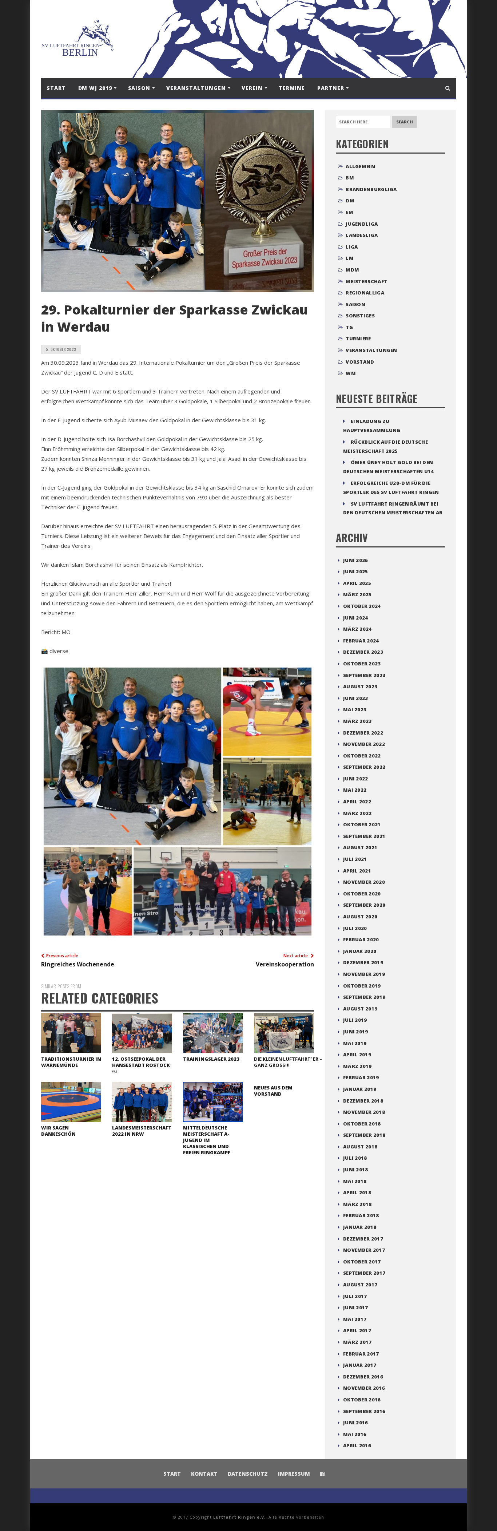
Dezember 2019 (363, 962)
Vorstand (360, 362)
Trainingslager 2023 (211, 1059)
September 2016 (364, 1411)
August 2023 (360, 686)
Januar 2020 (359, 951)
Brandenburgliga (371, 189)
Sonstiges (360, 315)
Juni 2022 (355, 778)
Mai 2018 (354, 1181)
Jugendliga (362, 224)
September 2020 (364, 905)
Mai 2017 (354, 1319)
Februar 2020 (361, 939)
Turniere (358, 338)
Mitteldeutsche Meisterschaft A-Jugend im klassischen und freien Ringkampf (206, 1140)
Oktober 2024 (362, 606)
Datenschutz (248, 1473)
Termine (292, 87)
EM (349, 212)
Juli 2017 (355, 1296)
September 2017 (364, 1273)
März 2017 (357, 1342)
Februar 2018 (361, 1215)
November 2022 (364, 744)
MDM (352, 269)
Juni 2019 (355, 1031)
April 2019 (357, 1054)
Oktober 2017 (362, 1261)
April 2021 (357, 870)
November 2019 (364, 974)
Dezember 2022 (363, 732)
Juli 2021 (355, 859)
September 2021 (364, 836)
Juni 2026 (355, 560)
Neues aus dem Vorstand (273, 1090)
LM (350, 258)
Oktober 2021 (362, 824)
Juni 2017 (355, 1307)
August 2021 (360, 847)
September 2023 (364, 675)
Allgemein (360, 166)
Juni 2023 (355, 698)
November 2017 (364, 1250)
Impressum (294, 1473)
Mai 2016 (354, 1434)
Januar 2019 (359, 1089)
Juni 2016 (355, 1422)
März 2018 (357, 1204)
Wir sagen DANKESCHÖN (58, 1130)
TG (349, 327)
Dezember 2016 (363, 1376)
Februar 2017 (361, 1353)
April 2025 (357, 583)
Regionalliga (365, 292)
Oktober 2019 (362, 985)
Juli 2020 (355, 928)
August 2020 (360, 916)
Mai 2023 (354, 709)
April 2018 (357, 1192)
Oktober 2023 (362, 663)
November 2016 (364, 1388)
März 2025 (357, 594)
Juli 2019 (355, 1020)
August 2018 (360, 1146)
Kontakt (204, 1473)
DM (350, 200)
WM (351, 373)
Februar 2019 (361, 1077)
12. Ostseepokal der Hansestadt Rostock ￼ (141, 1065)
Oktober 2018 (362, 1123)
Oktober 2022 (362, 755)
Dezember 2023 (363, 652)
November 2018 (364, 1112)
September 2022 (364, 767)
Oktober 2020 (362, 893)
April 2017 (357, 1330)
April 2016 (357, 1445)
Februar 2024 (361, 640)
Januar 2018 (359, 1227)
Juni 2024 (355, 617)
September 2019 (364, 997)
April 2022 (357, 801)
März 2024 (357, 629)
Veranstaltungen (371, 350)
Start (56, 87)
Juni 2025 (355, 571)
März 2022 (357, 813)
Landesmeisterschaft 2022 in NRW (141, 1130)
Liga (352, 247)
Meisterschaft (366, 281)
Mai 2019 (354, 1043)
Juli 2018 (355, 1158)
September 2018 (364, 1135)
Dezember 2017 (363, 1238)
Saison (355, 304)
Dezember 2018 (363, 1100)
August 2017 (360, 1284)
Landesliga (362, 235)
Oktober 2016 (362, 1399)
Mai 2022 (354, 790)
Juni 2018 (355, 1169)
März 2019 (357, 1066)
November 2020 (364, 882)
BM (350, 177)
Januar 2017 (359, 1365)
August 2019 (360, 1008)
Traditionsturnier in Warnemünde (71, 1062)
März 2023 (357, 721)
